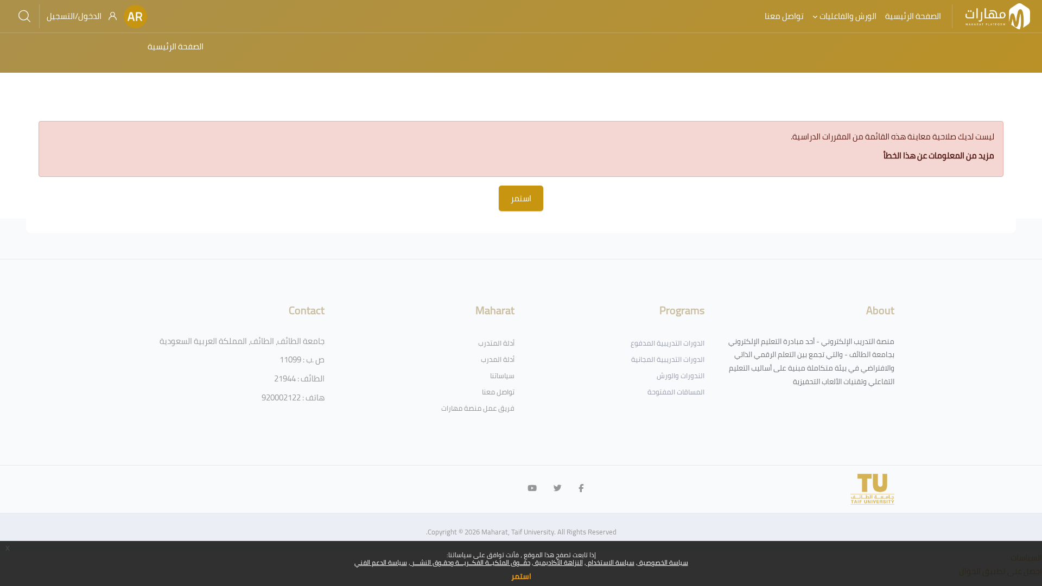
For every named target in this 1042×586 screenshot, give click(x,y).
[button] (135, 16)
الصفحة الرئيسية (176, 46)
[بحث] (24, 16)
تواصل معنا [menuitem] (784, 16)
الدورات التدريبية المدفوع (667, 342)
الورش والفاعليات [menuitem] (847, 16)
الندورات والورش (680, 375)
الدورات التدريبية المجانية (667, 359)
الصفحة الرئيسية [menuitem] (913, 16)
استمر (521, 576)
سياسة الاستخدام (610, 562)
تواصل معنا (498, 391)
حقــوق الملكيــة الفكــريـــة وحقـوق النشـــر (470, 562)
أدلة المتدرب (496, 342)
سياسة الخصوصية (663, 562)
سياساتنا (502, 375)
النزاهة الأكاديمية (558, 562)
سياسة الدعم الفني (380, 562)
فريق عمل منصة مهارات (477, 408)
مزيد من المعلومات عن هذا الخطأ (939, 155)
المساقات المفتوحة (675, 391)
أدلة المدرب (497, 359)
